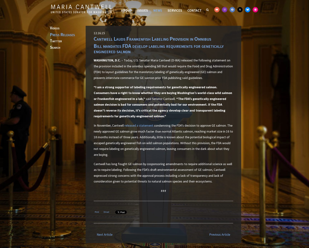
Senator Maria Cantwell (81, 8)
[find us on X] (240, 9)
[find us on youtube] (217, 9)
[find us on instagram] (224, 9)
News (157, 10)
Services (175, 10)
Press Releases (62, 34)
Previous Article (219, 234)
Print (97, 212)
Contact (194, 10)
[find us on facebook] (232, 9)
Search (55, 47)
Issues (142, 10)
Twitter (56, 41)
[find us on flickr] (255, 9)
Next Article (104, 234)
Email (106, 212)
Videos (55, 28)
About (126, 10)
